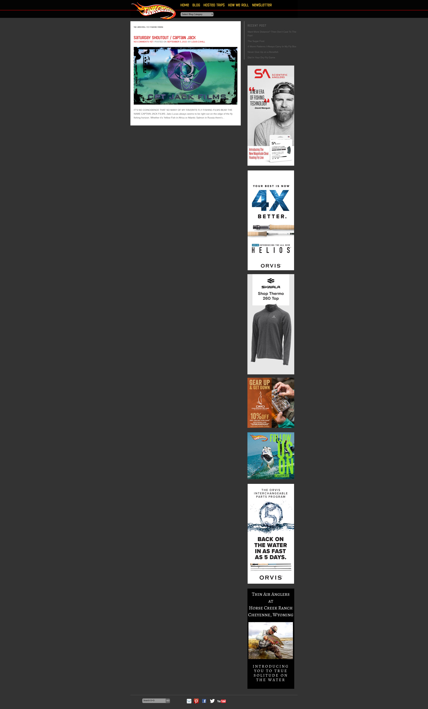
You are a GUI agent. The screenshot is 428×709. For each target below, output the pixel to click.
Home (184, 5)
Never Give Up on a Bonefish (263, 52)
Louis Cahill (198, 42)
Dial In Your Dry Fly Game (261, 57)
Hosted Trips (214, 5)
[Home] (153, 20)
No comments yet (143, 42)
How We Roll (238, 5)
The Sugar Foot (256, 41)
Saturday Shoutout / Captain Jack (165, 37)
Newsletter (262, 5)
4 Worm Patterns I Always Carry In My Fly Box (272, 46)
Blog (196, 5)
